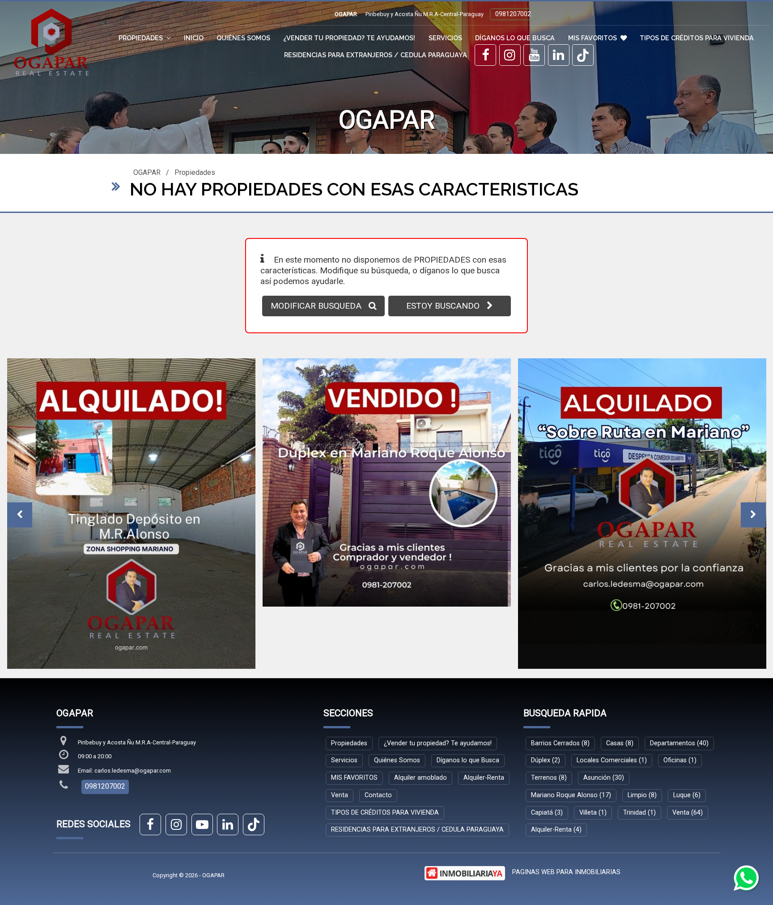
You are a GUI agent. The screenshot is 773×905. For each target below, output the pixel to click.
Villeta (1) (593, 750)
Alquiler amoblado (420, 715)
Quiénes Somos (243, 38)
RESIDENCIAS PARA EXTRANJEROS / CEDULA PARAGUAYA (375, 55)
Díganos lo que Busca (515, 38)
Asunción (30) (603, 715)
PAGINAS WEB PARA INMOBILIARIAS (566, 810)
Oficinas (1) (680, 698)
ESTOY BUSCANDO (443, 306)
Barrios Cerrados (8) (560, 681)
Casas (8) (619, 681)
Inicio (194, 38)
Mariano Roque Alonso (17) (571, 733)
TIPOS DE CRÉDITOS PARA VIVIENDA (697, 38)
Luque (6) (687, 733)
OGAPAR (147, 172)
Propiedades (194, 172)
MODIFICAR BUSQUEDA (316, 306)
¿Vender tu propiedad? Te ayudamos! (349, 38)
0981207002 (513, 14)
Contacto (378, 733)
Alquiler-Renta (483, 715)
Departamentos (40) (679, 681)
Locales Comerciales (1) (612, 698)
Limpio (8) (642, 733)
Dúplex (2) (545, 698)
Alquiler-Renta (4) (556, 768)
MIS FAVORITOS (592, 38)
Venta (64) (687, 750)
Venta (339, 733)
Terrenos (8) (549, 715)
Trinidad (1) (639, 750)
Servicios (445, 38)
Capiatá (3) (547, 750)
